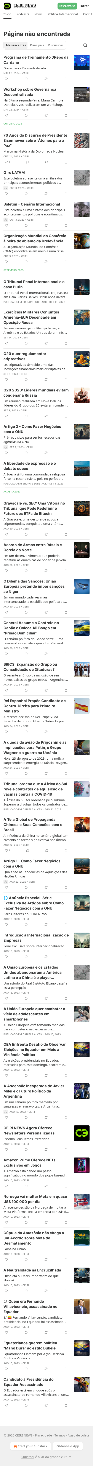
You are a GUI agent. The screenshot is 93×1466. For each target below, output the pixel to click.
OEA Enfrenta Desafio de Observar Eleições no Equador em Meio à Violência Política (34, 1049)
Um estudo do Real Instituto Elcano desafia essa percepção (35, 985)
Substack (27, 1457)
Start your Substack (32, 1446)
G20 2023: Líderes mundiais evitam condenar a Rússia (36, 392)
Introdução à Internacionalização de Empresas (36, 938)
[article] (46, 68)
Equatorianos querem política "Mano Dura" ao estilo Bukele (30, 1345)
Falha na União (14, 1249)
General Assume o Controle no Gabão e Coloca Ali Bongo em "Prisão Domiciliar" (31, 628)
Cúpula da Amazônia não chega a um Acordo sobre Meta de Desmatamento (33, 1238)
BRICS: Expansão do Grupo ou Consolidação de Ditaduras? (30, 667)
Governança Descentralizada (24, 68)
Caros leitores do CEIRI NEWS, (25, 914)
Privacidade (43, 1435)
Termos (60, 1435)
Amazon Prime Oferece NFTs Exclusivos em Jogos (29, 1162)
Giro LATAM (14, 172)
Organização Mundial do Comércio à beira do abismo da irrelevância (34, 238)
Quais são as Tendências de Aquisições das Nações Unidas (35, 874)
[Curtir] (6, 78)
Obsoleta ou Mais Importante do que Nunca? (31, 1278)
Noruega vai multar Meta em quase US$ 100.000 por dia (35, 1199)
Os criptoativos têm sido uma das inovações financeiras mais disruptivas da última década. (34, 366)
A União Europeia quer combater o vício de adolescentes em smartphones (34, 1014)
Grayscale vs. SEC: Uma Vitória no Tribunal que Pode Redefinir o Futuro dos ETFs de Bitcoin (34, 508)
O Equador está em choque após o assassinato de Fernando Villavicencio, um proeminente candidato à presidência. (34, 1392)
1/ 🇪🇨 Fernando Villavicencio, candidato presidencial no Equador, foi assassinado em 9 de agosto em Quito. (33, 1319)
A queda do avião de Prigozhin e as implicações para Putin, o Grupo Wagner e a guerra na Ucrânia (35, 747)
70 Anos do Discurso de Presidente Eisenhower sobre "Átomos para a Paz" (35, 140)
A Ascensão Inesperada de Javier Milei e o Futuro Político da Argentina (33, 1091)
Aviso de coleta (78, 1435)
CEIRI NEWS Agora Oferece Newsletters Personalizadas (29, 1130)
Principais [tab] (37, 45)
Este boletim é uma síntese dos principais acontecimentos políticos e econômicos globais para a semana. (34, 212)
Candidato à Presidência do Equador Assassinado (28, 1382)
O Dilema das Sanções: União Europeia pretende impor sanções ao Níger (34, 586)
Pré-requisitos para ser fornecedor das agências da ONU (32, 439)
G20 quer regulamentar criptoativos (24, 356)
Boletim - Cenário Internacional (31, 204)
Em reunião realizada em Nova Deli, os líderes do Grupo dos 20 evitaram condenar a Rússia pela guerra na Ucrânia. (36, 403)
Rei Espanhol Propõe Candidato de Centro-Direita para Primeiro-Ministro (34, 706)
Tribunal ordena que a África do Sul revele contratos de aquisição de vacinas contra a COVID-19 (35, 789)
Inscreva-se (67, 6)
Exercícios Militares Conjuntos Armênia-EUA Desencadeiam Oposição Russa (31, 317)
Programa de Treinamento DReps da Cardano (36, 60)
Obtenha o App (67, 1446)
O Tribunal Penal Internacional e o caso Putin (33, 284)
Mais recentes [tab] (16, 45)
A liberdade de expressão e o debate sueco (29, 466)
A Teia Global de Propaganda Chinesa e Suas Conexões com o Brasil (32, 824)
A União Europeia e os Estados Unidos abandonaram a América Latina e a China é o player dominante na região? (32, 972)
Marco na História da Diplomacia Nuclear (34, 151)
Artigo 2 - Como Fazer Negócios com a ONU (32, 429)
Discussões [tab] (55, 45)
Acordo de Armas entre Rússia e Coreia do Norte (32, 547)
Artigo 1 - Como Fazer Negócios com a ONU (32, 863)
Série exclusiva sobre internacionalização (33, 946)
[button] (7, 14)
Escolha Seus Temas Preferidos (26, 1139)
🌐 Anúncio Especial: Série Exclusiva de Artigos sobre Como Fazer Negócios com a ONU (33, 903)
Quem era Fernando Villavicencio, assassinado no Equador (30, 1306)
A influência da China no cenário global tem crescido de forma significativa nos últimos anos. (35, 837)
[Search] (85, 45)
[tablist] (34, 45)
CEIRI (25, 73)
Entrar (84, 6)
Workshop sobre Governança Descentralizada (29, 92)
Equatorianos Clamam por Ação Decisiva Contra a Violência (33, 1356)
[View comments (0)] (26, 78)
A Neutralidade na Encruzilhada (32, 1270)
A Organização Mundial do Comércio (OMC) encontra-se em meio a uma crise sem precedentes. (33, 249)
